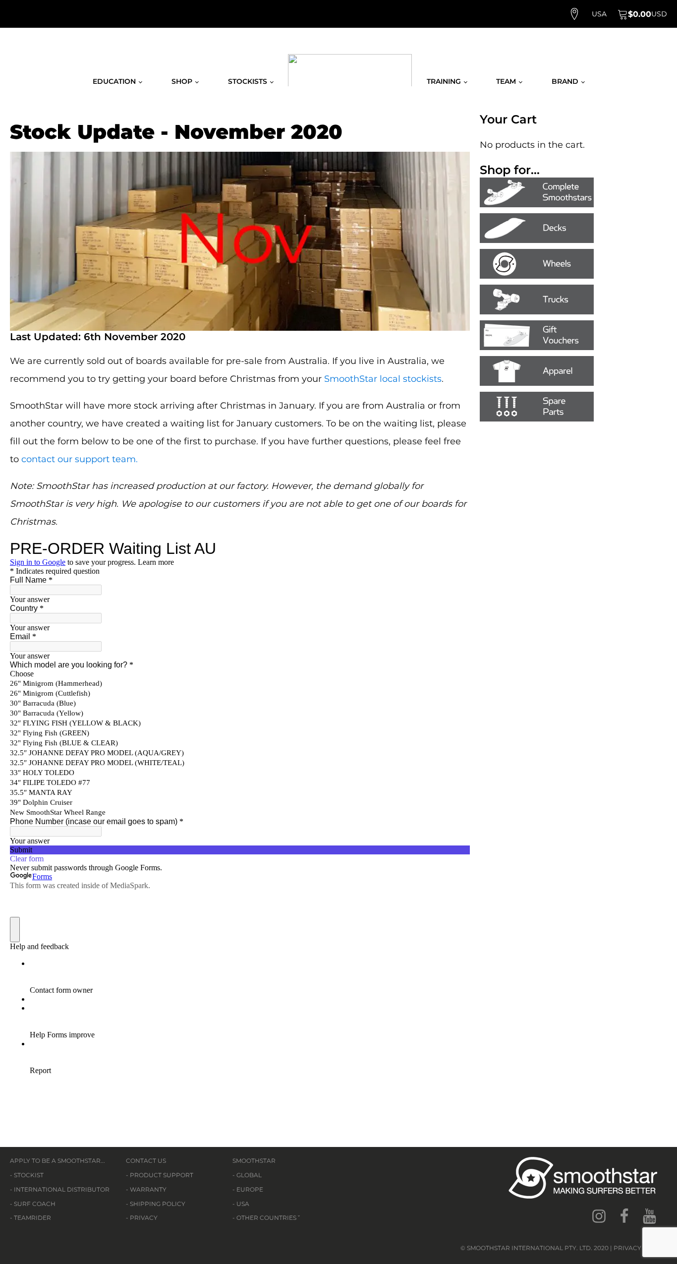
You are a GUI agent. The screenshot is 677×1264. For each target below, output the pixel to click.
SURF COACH (35, 1203)
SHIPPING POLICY (157, 1203)
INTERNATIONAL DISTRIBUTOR (62, 1189)
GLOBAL (249, 1175)
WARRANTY (148, 1189)
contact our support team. (79, 459)
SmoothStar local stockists (383, 378)
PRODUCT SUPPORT (161, 1175)
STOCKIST (29, 1175)
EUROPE (249, 1189)
